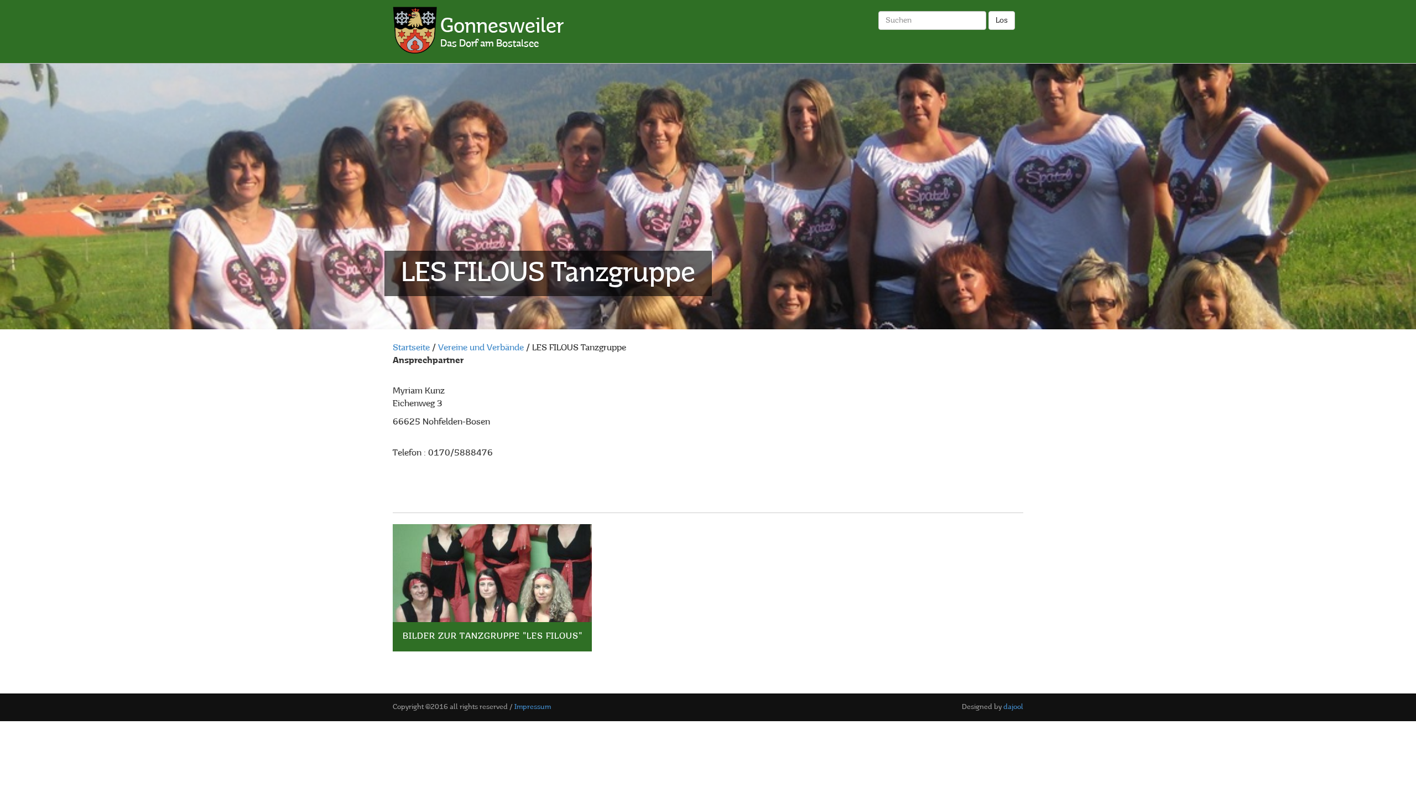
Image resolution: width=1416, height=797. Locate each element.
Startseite (411, 348)
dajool (1013, 707)
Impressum (532, 707)
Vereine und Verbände (481, 348)
